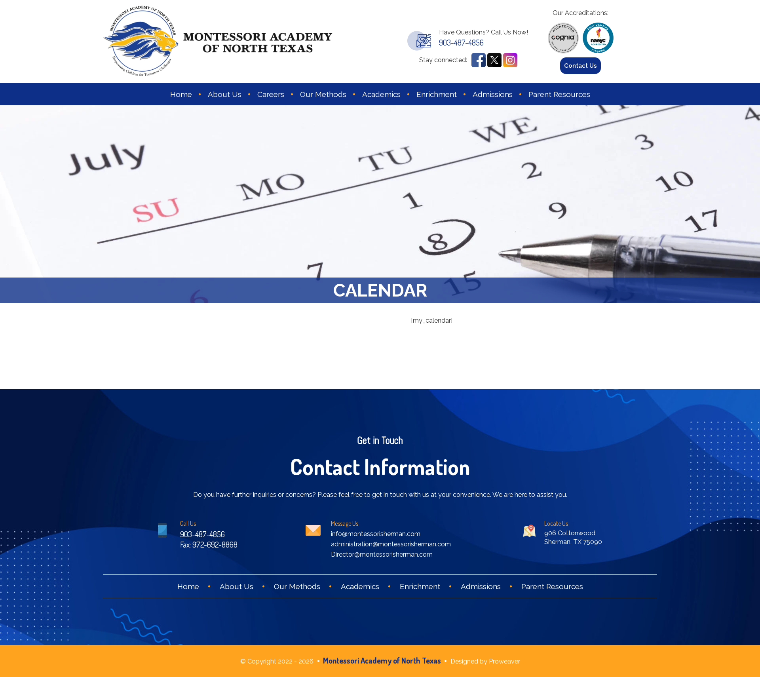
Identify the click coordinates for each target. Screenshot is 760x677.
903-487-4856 (461, 42)
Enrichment (436, 94)
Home (181, 94)
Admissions (493, 94)
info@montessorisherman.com (375, 534)
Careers (270, 94)
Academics (381, 94)
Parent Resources (559, 94)
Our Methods (323, 94)
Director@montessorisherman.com (382, 554)
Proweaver (504, 661)
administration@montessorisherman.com (391, 544)
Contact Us (580, 65)
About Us (224, 94)
